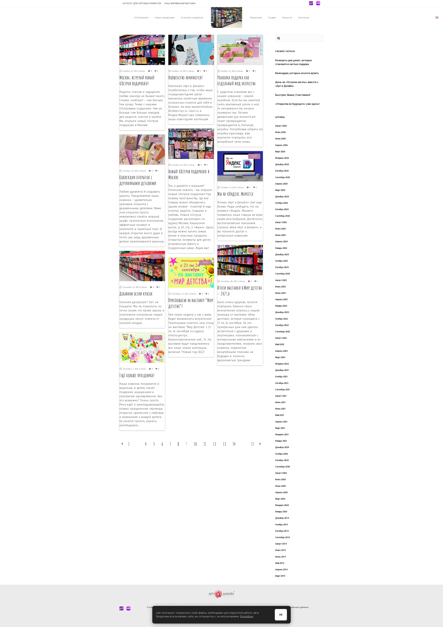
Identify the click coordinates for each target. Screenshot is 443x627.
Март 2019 (280, 576)
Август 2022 (281, 338)
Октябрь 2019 (281, 531)
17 (252, 444)
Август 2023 (281, 280)
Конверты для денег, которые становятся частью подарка (293, 62)
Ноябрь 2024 (281, 203)
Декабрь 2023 (282, 254)
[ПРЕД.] (122, 444)
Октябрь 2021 (281, 383)
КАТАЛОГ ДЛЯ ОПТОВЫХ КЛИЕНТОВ (142, 3)
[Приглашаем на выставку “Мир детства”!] (191, 272)
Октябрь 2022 (281, 325)
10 (195, 444)
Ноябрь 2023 (281, 261)
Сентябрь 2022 (282, 331)
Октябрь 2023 (281, 267)
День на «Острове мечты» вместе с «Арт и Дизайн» (296, 84)
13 (224, 444)
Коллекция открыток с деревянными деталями (137, 180)
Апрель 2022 (281, 351)
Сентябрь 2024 (282, 216)
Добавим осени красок (136, 294)
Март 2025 (280, 190)
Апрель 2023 (281, 299)
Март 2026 (280, 151)
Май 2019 (279, 563)
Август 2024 (281, 222)
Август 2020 (281, 473)
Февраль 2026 (282, 158)
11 (205, 444)
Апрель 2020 (281, 492)
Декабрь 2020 (282, 447)
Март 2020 (280, 499)
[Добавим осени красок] (142, 266)
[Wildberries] (318, 3)
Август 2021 (281, 396)
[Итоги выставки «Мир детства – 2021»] (240, 260)
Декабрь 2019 (282, 518)
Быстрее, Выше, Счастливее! (292, 94)
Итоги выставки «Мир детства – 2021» (239, 291)
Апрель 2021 (281, 422)
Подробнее (246, 616)
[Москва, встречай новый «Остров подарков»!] (142, 50)
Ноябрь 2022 (281, 319)
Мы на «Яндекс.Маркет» (235, 194)
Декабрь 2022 (282, 312)
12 (214, 444)
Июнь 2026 (280, 138)
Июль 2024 (280, 229)
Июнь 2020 (280, 486)
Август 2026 (281, 126)
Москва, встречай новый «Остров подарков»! (136, 80)
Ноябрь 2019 (281, 524)
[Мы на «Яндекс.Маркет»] (240, 166)
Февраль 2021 (282, 434)
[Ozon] (311, 3)
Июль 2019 (280, 550)
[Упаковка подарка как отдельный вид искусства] (240, 50)
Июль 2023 (280, 286)
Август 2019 (281, 544)
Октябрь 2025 (281, 171)
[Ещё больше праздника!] (142, 348)
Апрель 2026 (281, 145)
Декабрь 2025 (282, 164)
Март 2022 (280, 357)
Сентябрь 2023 (282, 274)
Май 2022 (279, 344)
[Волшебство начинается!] (191, 50)
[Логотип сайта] (226, 17)
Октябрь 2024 (281, 209)
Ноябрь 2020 (281, 454)
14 (234, 444)
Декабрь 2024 (282, 196)
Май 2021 (279, 415)
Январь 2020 (281, 511)
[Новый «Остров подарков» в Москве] (191, 144)
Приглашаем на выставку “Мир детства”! (190, 303)
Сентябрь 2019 (282, 537)
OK (281, 614)
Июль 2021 (280, 402)
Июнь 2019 (280, 557)
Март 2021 (280, 428)
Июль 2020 (280, 479)
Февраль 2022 (282, 364)
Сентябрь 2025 (282, 177)
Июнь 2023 (280, 293)
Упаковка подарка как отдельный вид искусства (236, 80)
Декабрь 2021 (282, 370)
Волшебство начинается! (185, 78)
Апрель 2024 (281, 241)
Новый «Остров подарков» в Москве (188, 174)
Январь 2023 (281, 306)
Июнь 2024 (280, 235)
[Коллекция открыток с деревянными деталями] (142, 150)
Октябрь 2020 (281, 460)
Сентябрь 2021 (282, 389)
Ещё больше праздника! (137, 375)
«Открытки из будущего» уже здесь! (297, 103)
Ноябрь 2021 (281, 376)
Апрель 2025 (281, 184)
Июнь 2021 (280, 409)
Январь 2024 (281, 248)
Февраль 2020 (282, 505)
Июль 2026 (280, 132)
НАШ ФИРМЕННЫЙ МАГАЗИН (180, 3)
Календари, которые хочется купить (297, 73)
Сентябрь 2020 (282, 466)
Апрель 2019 (281, 569)
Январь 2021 (281, 441)
